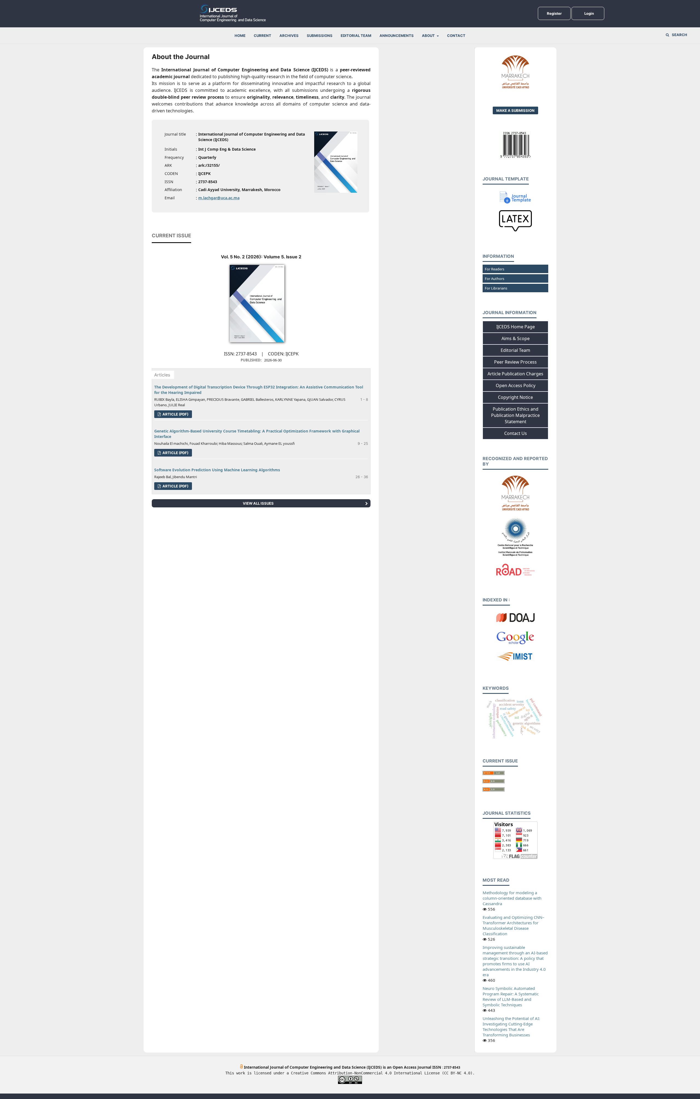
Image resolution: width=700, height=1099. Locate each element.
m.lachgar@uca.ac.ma (219, 197)
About (429, 35)
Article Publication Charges (515, 374)
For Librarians (496, 288)
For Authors (494, 278)
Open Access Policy (515, 385)
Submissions (319, 35)
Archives (289, 35)
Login (589, 13)
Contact (456, 35)
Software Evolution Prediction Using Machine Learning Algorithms (217, 469)
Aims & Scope (515, 338)
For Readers (494, 269)
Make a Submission (515, 110)
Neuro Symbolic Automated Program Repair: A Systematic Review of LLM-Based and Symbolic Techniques (511, 996)
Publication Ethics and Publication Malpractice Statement (515, 415)
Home (240, 35)
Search (679, 35)
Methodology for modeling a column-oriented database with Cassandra (512, 898)
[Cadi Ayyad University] (515, 510)
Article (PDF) (175, 414)
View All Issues (258, 503)
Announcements (397, 35)
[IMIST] (515, 557)
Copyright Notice (515, 397)
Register (554, 13)
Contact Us (515, 433)
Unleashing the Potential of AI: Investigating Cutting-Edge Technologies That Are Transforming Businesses (511, 1026)
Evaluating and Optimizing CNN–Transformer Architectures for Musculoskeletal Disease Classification (513, 925)
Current (262, 35)
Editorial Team (356, 35)
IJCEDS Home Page (515, 327)
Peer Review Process (515, 362)
